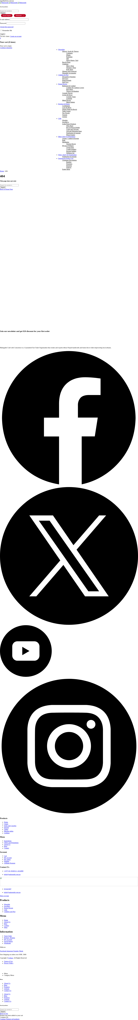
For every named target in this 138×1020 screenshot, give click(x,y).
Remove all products (12, 1019)
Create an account (15, 36)
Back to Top (4, 1013)
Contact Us (7, 1001)
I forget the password (6, 27)
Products (7, 998)
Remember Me (7, 30)
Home (2, 171)
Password (3, 23)
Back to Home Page (6, 189)
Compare (3, 1019)
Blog (5, 996)
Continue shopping (6, 48)
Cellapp (10, 958)
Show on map (4, 896)
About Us (7, 994)
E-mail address (4, 19)
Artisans (6, 999)
